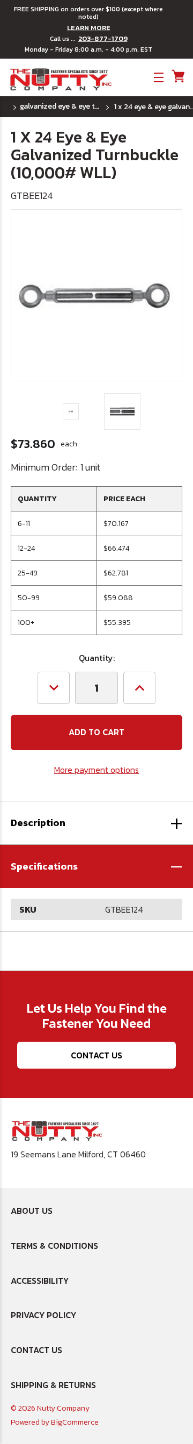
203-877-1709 (103, 38)
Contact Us (96, 1055)
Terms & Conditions (54, 1245)
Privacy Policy (43, 1314)
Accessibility (40, 1280)
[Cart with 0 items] (177, 76)
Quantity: (97, 657)
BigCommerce (75, 1422)
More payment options (96, 769)
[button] (96, 866)
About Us (32, 1210)
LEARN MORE (88, 28)
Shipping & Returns (53, 1384)
